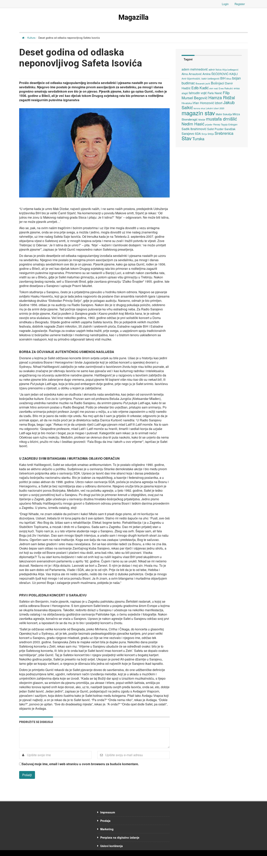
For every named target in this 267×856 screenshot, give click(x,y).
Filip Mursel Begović (206, 95)
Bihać (228, 78)
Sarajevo (188, 133)
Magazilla (133, 17)
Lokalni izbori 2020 (215, 108)
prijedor (208, 124)
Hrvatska (187, 103)
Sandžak (229, 129)
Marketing (107, 829)
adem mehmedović (195, 69)
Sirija (204, 133)
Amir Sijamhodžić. (191, 78)
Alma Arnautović (192, 74)
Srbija (211, 133)
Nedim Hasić (193, 124)
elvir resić (213, 88)
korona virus (199, 108)
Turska (198, 138)
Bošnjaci (217, 82)
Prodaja (105, 821)
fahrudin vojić (198, 93)
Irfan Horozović (203, 102)
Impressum (107, 812)
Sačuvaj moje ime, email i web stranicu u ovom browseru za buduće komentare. (80, 764)
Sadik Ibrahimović (194, 129)
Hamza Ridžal (221, 97)
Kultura (31, 37)
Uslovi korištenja (111, 846)
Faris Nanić (215, 93)
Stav (187, 138)
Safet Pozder (215, 129)
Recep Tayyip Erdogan (225, 124)
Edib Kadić (200, 87)
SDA (198, 133)
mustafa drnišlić (221, 118)
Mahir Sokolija (224, 114)
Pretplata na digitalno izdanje (119, 837)
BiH (223, 78)
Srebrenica (224, 133)
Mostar (201, 119)
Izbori (218, 103)
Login (225, 4)
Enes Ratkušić (226, 88)
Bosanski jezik (203, 83)
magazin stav (198, 113)
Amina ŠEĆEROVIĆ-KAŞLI (220, 74)
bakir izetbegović (211, 78)
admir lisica (215, 69)
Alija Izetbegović (230, 69)
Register (240, 4)
